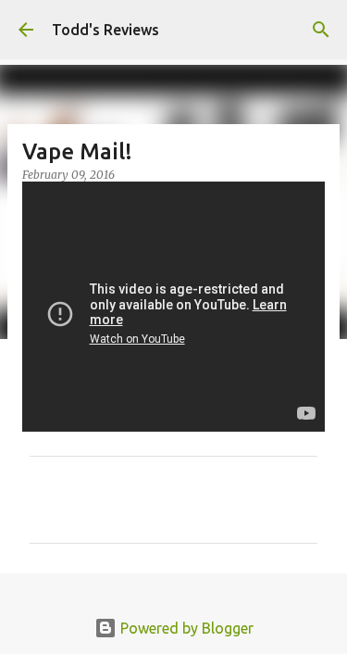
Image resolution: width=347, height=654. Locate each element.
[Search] (321, 29)
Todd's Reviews (105, 29)
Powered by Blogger (185, 628)
